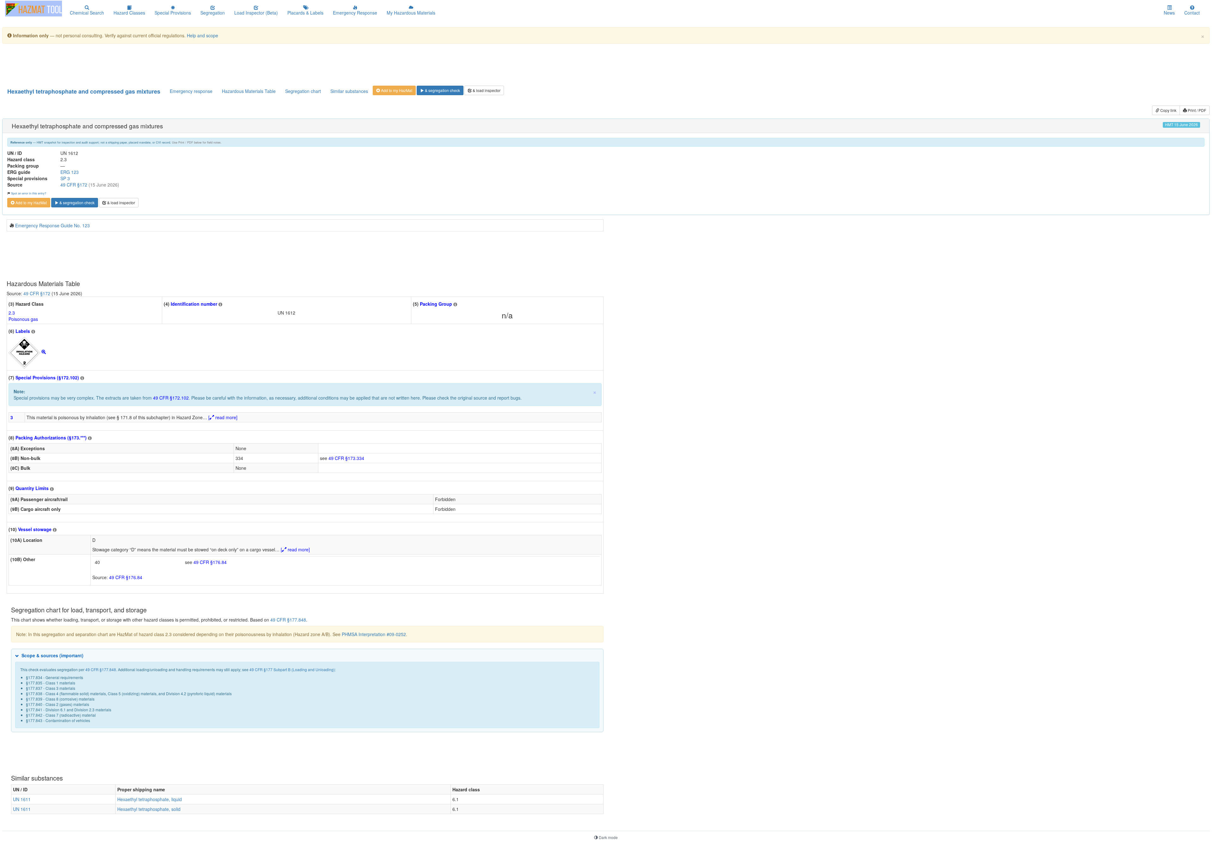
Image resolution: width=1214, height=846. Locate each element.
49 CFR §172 (73, 184)
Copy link (1167, 110)
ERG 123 (69, 172)
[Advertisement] (160, 64)
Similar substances (349, 91)
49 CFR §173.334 (346, 458)
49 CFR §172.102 (171, 398)
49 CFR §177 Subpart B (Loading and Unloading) (292, 669)
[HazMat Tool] (33, 8)
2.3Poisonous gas (23, 316)
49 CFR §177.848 (288, 619)
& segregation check (442, 90)
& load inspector (486, 90)
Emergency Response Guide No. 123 (52, 225)
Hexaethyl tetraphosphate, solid (149, 809)
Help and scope (202, 35)
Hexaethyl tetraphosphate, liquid (149, 799)
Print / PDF (1196, 110)
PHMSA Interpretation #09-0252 (374, 634)
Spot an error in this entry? (28, 193)
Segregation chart (303, 91)
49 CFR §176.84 (210, 562)
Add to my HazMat (396, 90)
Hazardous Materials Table (249, 91)
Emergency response (191, 91)
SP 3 (65, 178)
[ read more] (222, 417)
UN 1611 (22, 799)
